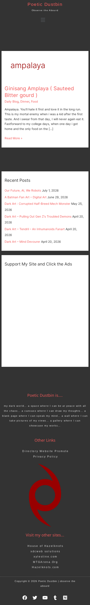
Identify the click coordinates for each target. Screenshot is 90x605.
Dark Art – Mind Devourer (22, 241)
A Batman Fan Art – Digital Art (26, 197)
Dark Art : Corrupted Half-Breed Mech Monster (37, 203)
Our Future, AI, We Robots (23, 190)
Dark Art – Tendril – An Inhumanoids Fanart (35, 229)
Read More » (13, 138)
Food (34, 101)
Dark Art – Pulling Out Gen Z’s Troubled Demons (38, 216)
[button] (43, 20)
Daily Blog (12, 101)
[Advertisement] (45, 316)
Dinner (24, 101)
